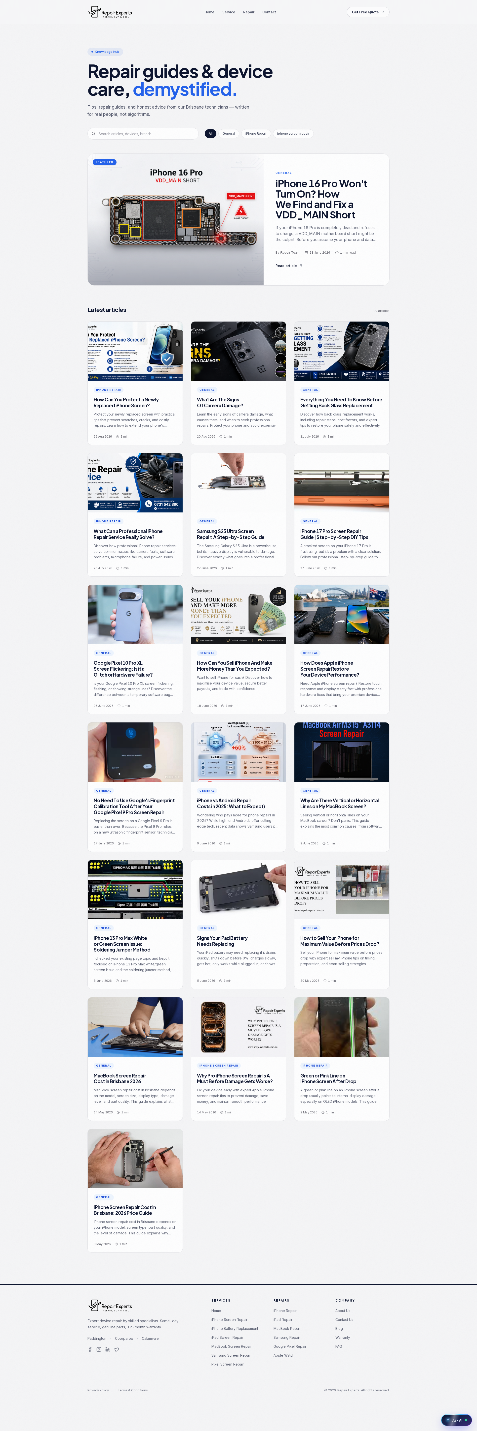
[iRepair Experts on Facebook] (89, 1349)
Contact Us (344, 1319)
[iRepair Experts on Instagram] (98, 1349)
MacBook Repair (287, 1328)
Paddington (96, 1338)
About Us (342, 1311)
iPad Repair (283, 1319)
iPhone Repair (285, 1311)
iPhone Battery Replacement (234, 1328)
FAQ (338, 1346)
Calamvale (150, 1338)
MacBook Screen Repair (231, 1346)
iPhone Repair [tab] (256, 133)
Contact (269, 12)
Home (209, 12)
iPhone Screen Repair (229, 1319)
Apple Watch (284, 1355)
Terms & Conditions (133, 1390)
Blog (339, 1328)
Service (228, 12)
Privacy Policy (98, 1390)
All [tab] (210, 133)
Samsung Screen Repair (231, 1355)
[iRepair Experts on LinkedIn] (107, 1349)
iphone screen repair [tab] (293, 133)
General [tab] (229, 133)
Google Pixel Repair (290, 1346)
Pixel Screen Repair (227, 1364)
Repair (248, 12)
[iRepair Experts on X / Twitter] (116, 1349)
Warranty (342, 1337)
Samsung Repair (287, 1337)
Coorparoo (124, 1338)
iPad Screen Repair (227, 1337)
